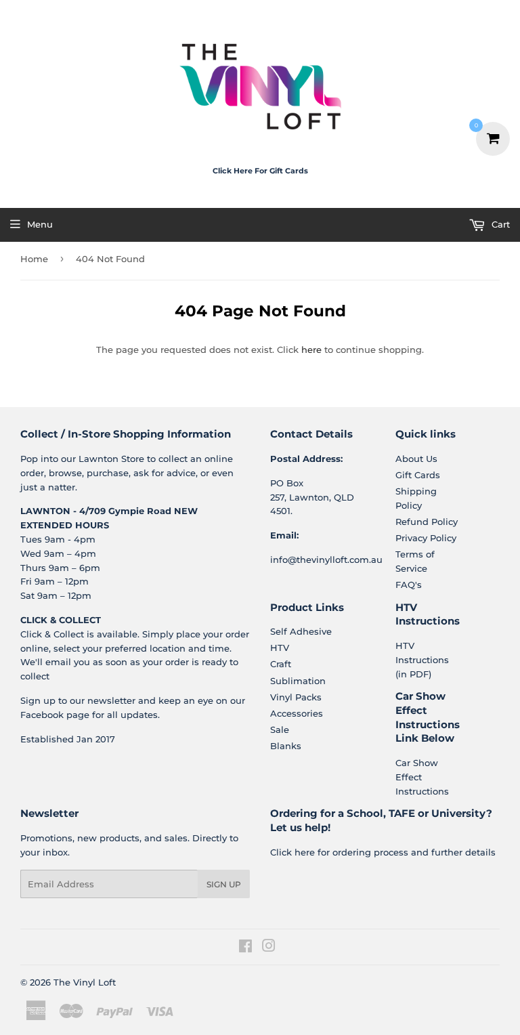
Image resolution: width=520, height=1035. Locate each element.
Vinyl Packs (296, 697)
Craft (280, 663)
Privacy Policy (425, 537)
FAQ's (408, 584)
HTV (279, 647)
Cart (499, 224)
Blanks (285, 745)
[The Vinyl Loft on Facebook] (245, 947)
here (311, 349)
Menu (40, 224)
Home (34, 258)
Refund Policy (426, 521)
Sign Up (224, 884)
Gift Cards (417, 474)
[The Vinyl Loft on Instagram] (269, 947)
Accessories (296, 713)
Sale (279, 729)
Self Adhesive (301, 631)
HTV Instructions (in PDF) (422, 659)
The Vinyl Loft (84, 982)
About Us (416, 458)
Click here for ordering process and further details (383, 852)
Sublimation (298, 680)
